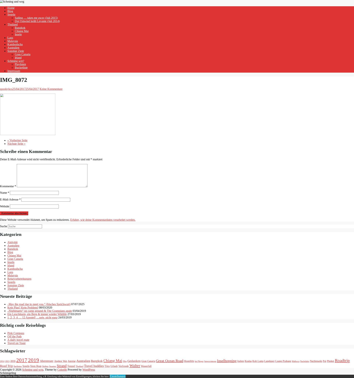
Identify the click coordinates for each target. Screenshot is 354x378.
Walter (134, 365)
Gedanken (134, 361)
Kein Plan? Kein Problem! (22, 307)
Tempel (71, 366)
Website (4, 206)
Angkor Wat (60, 361)
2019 (33, 360)
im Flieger (199, 361)
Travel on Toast (16, 343)
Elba (125, 361)
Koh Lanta (257, 361)
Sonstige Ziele (15, 51)
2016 (12, 361)
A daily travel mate (18, 339)
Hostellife (189, 361)
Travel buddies (94, 366)
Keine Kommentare (51, 88)
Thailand (12, 24)
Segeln (11, 14)
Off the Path (14, 336)
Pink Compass (15, 333)
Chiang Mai (22, 31)
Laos (10, 37)
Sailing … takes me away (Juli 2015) (36, 17)
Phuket (330, 361)
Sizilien (45, 366)
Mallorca (295, 361)
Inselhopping (227, 361)
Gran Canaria (22, 54)
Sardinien (18, 366)
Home (11, 7)
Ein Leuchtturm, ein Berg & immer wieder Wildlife (37, 314)
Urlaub (114, 366)
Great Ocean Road (169, 361)
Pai (324, 361)
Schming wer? (15, 60)
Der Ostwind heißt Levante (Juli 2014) (37, 21)
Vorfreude (123, 366)
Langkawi (269, 361)
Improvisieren (210, 361)
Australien (13, 47)
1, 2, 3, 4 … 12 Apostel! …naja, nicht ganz (32, 317)
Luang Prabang (283, 361)
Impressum (13, 70)
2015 (7, 361)
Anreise (72, 361)
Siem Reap (35, 366)
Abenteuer (46, 361)
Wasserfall (146, 366)
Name (4, 192)
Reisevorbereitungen (19, 278)
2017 (21, 360)
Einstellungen (118, 376)
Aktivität (12, 242)
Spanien (52, 366)
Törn (107, 366)
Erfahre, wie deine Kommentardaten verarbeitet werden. (103, 219)
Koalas (248, 361)
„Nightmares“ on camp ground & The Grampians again (39, 310)
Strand (62, 366)
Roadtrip (342, 360)
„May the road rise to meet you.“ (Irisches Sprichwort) (38, 304)
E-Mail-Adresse (10, 199)
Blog (10, 11)
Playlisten (20, 64)
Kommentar (8, 186)
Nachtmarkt (316, 361)
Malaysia (12, 41)
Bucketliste (21, 67)
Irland (18, 57)
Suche (3, 226)
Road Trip (6, 366)
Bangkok (20, 27)
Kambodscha (15, 44)
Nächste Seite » (16, 143)
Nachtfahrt (304, 361)
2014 (2, 361)
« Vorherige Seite (17, 140)
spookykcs (6, 88)
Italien (240, 361)
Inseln (18, 34)
